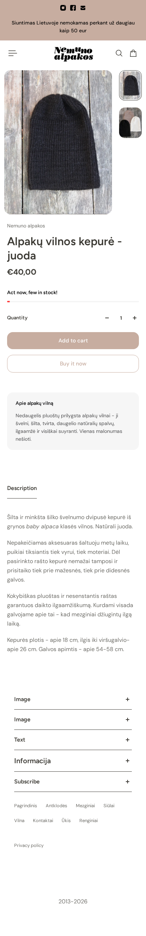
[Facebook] (73, 8)
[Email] (83, 8)
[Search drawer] (119, 53)
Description (22, 488)
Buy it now (73, 363)
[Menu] (13, 53)
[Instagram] (63, 8)
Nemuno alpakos (26, 225)
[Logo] (73, 53)
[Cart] (133, 53)
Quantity (17, 318)
